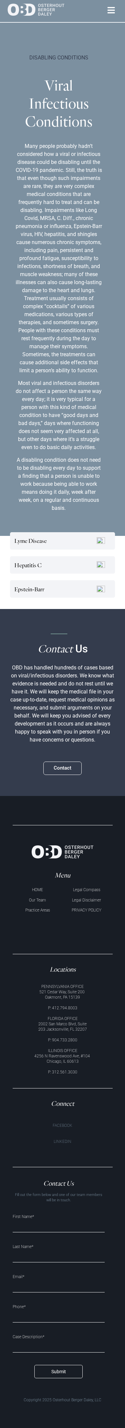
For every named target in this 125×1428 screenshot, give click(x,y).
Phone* (19, 1307)
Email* (18, 1277)
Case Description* (28, 1337)
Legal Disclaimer (86, 900)
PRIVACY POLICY (86, 910)
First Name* (23, 1217)
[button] (111, 11)
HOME (37, 889)
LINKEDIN (62, 1141)
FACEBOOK (62, 1125)
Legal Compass (86, 889)
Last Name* (23, 1247)
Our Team (37, 900)
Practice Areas (37, 910)
